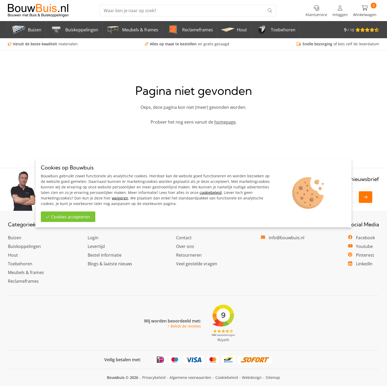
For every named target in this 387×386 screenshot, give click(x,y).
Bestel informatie (105, 255)
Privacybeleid (154, 377)
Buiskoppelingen (24, 246)
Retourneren (189, 255)
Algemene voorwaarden (190, 377)
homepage (225, 122)
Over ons (185, 246)
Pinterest (365, 255)
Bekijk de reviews (186, 326)
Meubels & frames (26, 272)
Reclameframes (23, 281)
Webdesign (252, 377)
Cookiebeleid (226, 377)
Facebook (365, 238)
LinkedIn (364, 264)
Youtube (364, 246)
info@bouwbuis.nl (286, 238)
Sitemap (273, 377)
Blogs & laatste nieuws (110, 264)
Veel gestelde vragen (196, 264)
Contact (184, 238)
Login (93, 238)
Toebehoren (20, 264)
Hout (13, 255)
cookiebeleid (211, 192)
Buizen (14, 238)
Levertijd (96, 246)
